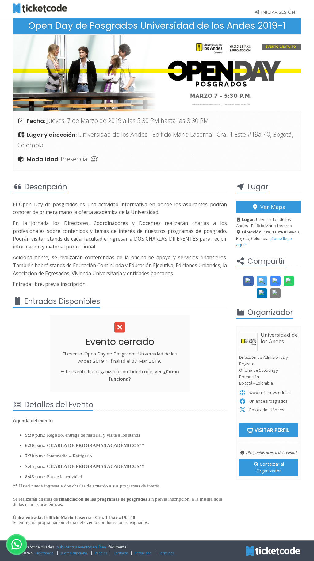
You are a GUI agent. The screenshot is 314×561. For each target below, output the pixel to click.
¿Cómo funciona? (74, 553)
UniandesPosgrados (268, 401)
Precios (101, 553)
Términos (166, 553)
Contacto (120, 553)
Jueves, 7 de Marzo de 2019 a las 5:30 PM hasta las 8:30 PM (128, 120)
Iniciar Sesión (277, 12)
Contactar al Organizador (270, 467)
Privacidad (143, 553)
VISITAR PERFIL (271, 430)
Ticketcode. (44, 553)
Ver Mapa (272, 206)
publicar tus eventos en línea (81, 547)
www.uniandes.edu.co (270, 392)
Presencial (75, 159)
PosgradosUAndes (266, 409)
